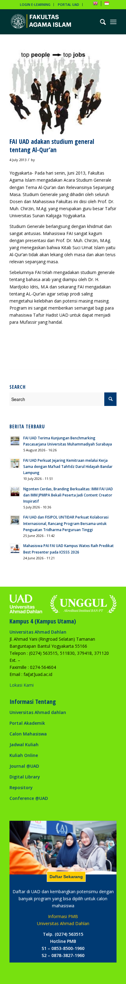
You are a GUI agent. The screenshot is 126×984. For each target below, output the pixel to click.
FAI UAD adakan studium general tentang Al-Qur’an (51, 145)
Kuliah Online (23, 755)
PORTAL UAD (68, 4)
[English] (95, 4)
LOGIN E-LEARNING (35, 4)
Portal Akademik (27, 723)
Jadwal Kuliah (24, 744)
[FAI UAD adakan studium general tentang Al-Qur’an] (55, 92)
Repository (21, 787)
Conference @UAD (28, 798)
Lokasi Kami (21, 685)
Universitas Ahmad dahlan (37, 712)
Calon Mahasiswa (28, 734)
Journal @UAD (24, 766)
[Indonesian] (106, 4)
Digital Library (24, 777)
